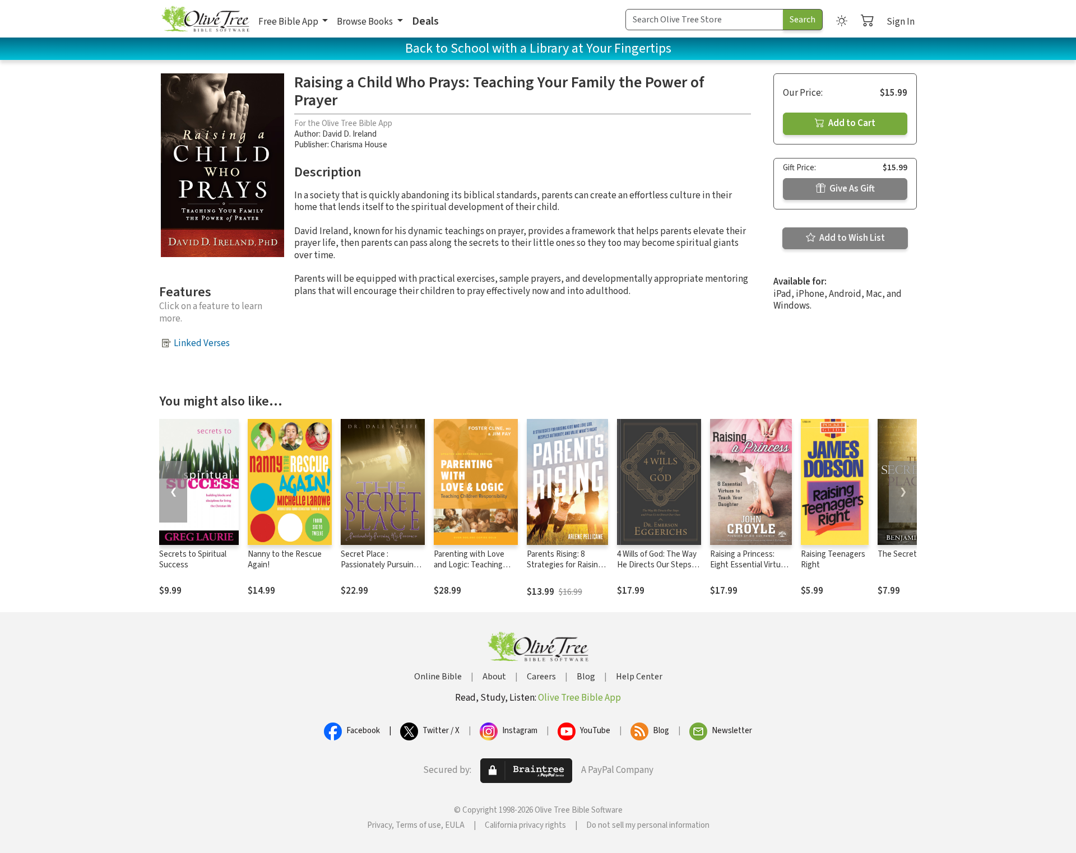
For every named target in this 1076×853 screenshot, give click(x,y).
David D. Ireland (349, 134)
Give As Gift (851, 188)
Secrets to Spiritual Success (192, 559)
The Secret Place (908, 554)
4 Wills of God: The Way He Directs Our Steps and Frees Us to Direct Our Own (657, 570)
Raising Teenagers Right (833, 559)
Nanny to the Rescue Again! (285, 559)
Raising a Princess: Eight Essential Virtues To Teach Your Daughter (749, 570)
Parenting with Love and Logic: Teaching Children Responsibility (474, 564)
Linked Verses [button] (202, 343)
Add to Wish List (851, 238)
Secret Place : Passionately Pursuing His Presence (379, 564)
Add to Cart (851, 123)
